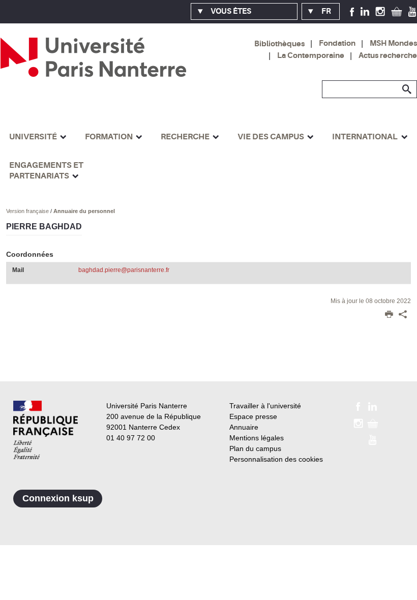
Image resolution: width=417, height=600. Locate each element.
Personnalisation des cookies (276, 459)
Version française (28, 211)
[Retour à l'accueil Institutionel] (45, 430)
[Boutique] (396, 11)
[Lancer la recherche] (406, 89)
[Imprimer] (389, 315)
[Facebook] (352, 11)
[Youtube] (412, 11)
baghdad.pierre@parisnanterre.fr (123, 270)
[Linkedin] (365, 11)
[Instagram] (380, 11)
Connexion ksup (58, 498)
